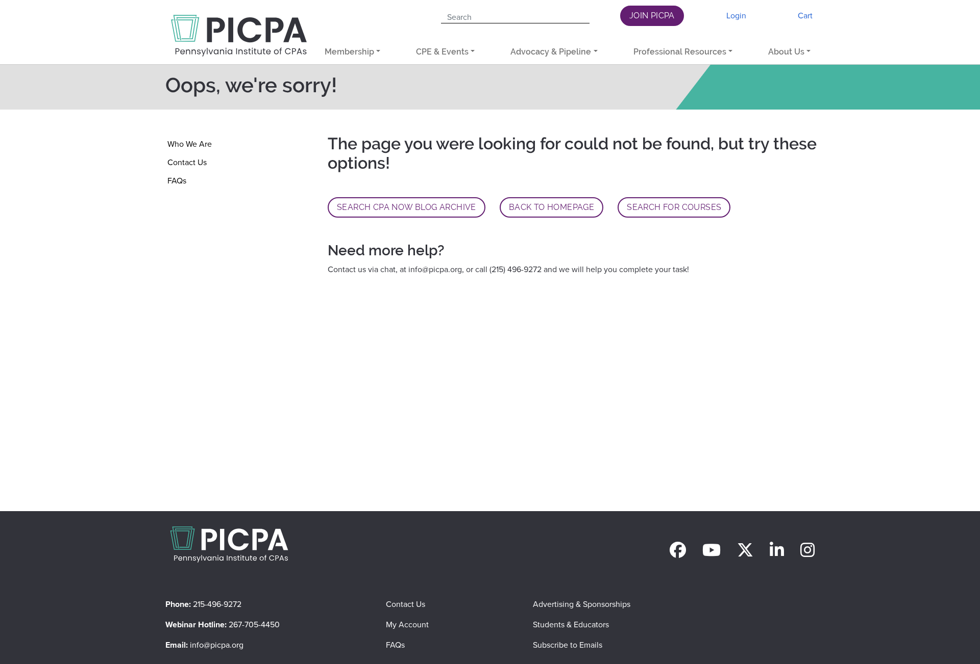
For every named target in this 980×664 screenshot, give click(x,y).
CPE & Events (442, 52)
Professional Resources (679, 52)
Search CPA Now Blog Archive (406, 207)
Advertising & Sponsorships (581, 604)
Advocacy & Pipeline (550, 52)
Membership (349, 52)
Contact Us (187, 162)
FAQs (176, 181)
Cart (805, 15)
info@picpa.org (435, 269)
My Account (407, 624)
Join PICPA (652, 15)
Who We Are (189, 144)
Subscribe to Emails (567, 645)
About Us (786, 52)
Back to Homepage (551, 207)
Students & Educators (571, 624)
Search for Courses (674, 207)
